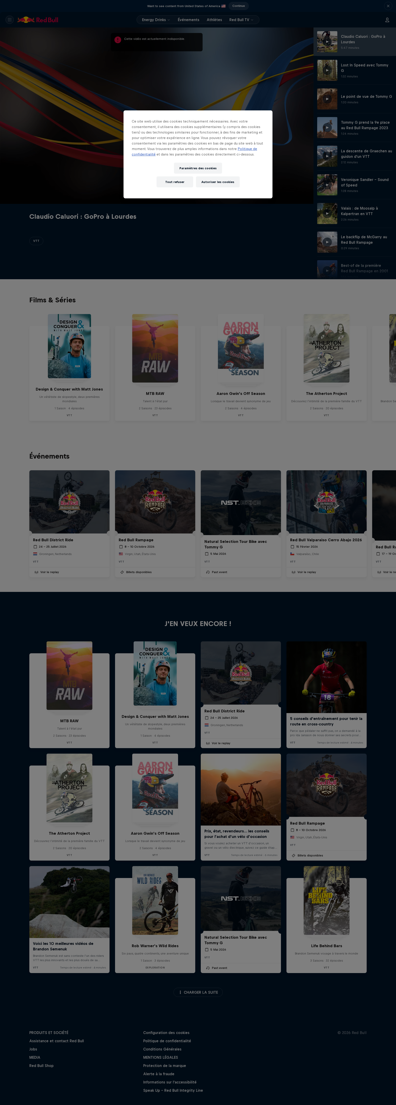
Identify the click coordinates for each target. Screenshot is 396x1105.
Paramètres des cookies (198, 168)
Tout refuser (174, 182)
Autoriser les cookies (217, 182)
